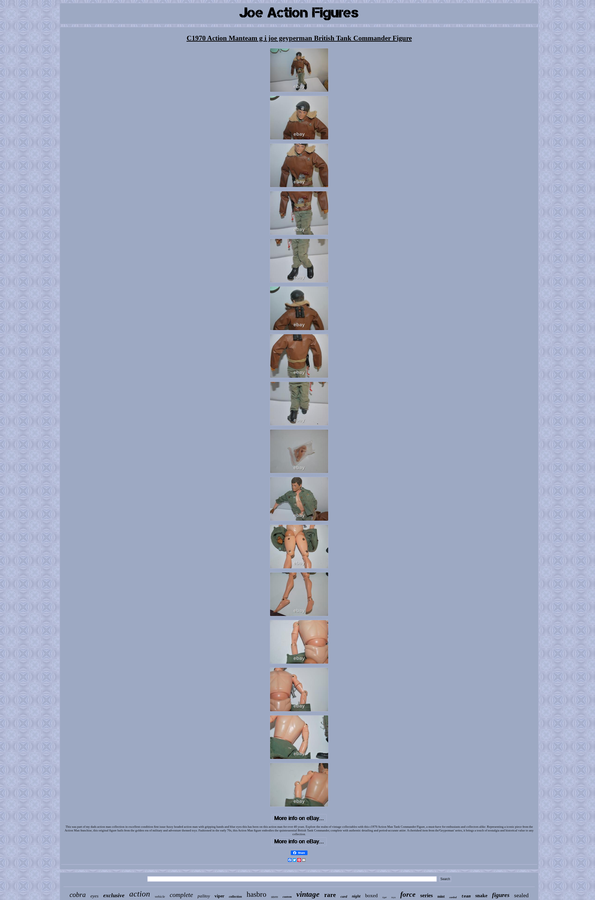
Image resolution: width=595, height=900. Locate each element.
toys (393, 897)
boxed (371, 895)
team (466, 896)
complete (181, 894)
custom (287, 896)
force (408, 894)
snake (481, 895)
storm (274, 897)
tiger (384, 897)
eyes (94, 895)
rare (330, 894)
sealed (521, 895)
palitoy (204, 895)
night (356, 896)
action (139, 893)
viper (219, 895)
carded (453, 897)
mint (441, 896)
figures (500, 895)
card (343, 896)
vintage (308, 894)
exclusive (114, 895)
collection (235, 896)
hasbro (256, 894)
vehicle (160, 896)
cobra (77, 894)
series (426, 895)
